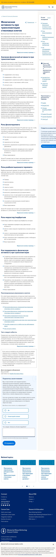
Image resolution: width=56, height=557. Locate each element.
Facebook (3, 505)
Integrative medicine (6, 517)
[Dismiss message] (54, 2)
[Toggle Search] (49, 7)
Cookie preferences (6, 539)
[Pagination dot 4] (29, 486)
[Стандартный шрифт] (46, 79)
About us (31, 497)
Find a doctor (4, 521)
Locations (3, 499)
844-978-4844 (5, 503)
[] (45, 105)
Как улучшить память (10, 328)
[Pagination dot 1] (26, 486)
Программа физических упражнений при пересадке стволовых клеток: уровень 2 (46, 473)
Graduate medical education (36, 517)
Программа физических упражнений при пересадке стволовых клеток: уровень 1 (27, 473)
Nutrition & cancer (6, 519)
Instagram (1, 505)
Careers (31, 499)
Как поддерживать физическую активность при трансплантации (46, 51)
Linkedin (9, 505)
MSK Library (32, 519)
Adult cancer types (6, 512)
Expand (48, 17)
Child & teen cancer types (8, 514)
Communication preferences (8, 536)
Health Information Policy (16, 373)
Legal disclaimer (5, 541)
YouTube (7, 505)
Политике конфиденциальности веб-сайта (30, 554)
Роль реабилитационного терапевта (48, 37)
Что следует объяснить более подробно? (14, 426)
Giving (31, 501)
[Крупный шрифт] (45, 85)
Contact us (4, 497)
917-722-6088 (30, 2)
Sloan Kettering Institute (35, 512)
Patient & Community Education (10, 16)
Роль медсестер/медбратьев (45, 43)
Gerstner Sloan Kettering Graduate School (40, 514)
